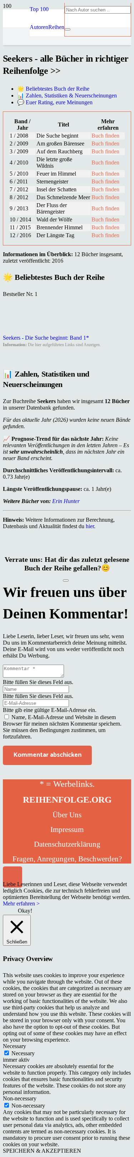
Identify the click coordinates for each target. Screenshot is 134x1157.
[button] (39, 9)
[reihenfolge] (16, 90)
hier (90, 526)
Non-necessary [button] (19, 1098)
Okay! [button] (25, 911)
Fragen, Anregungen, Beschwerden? (67, 859)
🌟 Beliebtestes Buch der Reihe (53, 89)
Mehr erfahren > (21, 903)
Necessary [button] (14, 1046)
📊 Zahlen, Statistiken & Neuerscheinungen (67, 95)
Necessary (23, 1053)
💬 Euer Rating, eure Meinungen (55, 102)
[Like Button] (66, 580)
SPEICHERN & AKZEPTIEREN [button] (42, 1151)
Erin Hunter (66, 501)
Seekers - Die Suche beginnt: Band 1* (46, 338)
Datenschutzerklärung (67, 844)
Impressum (67, 829)
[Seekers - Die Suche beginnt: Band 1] (21, 331)
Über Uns (67, 815)
